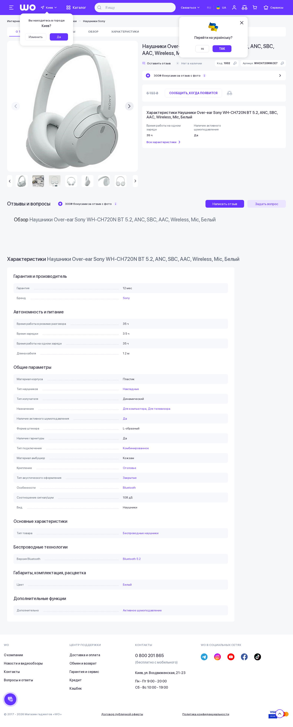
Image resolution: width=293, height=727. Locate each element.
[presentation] (15, 106)
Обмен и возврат (83, 663)
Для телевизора (159, 408)
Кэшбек (75, 688)
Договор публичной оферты (122, 714)
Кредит (75, 680)
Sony (126, 298)
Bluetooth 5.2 (132, 559)
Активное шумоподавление (142, 610)
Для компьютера (134, 408)
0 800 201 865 (149, 655)
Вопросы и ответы (18, 680)
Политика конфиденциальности (205, 714)
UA (224, 7)
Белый (127, 584)
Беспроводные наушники (141, 533)
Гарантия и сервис (84, 672)
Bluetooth (129, 487)
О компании (13, 655)
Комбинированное (136, 448)
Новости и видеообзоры (23, 663)
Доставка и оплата (84, 655)
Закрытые (130, 477)
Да (125, 418)
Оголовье (129, 468)
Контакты (12, 672)
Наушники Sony (94, 21)
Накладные (131, 389)
